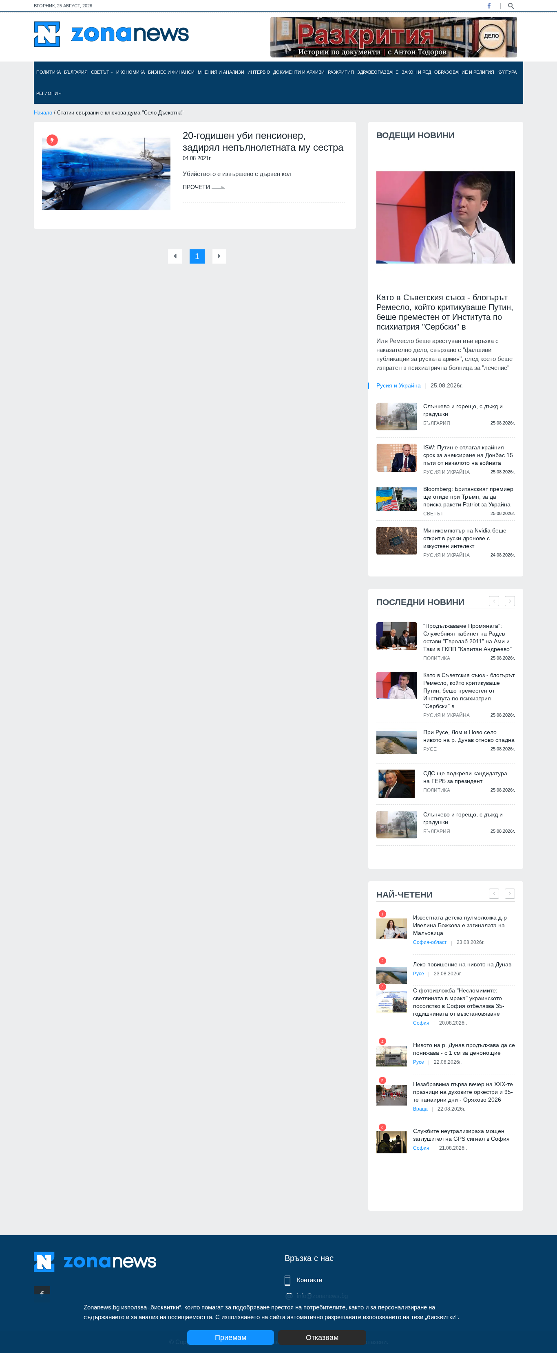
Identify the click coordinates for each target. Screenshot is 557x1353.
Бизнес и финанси (171, 72)
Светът (101, 72)
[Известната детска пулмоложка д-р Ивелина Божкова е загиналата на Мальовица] (391, 929)
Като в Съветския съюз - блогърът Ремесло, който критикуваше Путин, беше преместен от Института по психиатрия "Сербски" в (444, 312)
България (76, 72)
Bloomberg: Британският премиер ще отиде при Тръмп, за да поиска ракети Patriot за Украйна (468, 497)
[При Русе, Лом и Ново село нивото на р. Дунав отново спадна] (396, 742)
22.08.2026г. (448, 1062)
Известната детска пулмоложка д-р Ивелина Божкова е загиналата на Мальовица (460, 925)
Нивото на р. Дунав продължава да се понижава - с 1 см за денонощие (464, 1049)
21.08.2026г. (453, 1148)
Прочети (197, 187)
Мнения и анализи (221, 72)
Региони (47, 93)
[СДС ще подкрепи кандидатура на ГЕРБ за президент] (396, 784)
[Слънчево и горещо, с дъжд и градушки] (396, 416)
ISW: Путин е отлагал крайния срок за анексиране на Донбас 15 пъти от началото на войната (468, 455)
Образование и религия (464, 72)
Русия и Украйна (398, 385)
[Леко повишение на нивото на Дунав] (391, 975)
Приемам (230, 1337)
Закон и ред (416, 72)
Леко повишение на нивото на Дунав (462, 964)
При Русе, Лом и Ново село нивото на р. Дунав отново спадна (469, 736)
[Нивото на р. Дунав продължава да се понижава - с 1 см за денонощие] (391, 1056)
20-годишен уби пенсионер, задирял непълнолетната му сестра (263, 141)
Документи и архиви (299, 72)
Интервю (259, 72)
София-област (430, 942)
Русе (430, 749)
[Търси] (511, 5)
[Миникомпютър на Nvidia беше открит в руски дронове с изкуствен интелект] (396, 540)
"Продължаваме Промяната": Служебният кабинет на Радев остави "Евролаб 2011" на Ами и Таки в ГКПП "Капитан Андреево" (467, 637)
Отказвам (322, 1337)
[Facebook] (489, 6)
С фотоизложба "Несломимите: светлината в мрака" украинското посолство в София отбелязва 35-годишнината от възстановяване (458, 1002)
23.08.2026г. (470, 942)
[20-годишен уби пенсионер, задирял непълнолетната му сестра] (106, 174)
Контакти (309, 1279)
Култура (507, 72)
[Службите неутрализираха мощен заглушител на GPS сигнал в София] (391, 1142)
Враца (420, 1109)
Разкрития (341, 72)
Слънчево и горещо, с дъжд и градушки (463, 410)
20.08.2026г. (453, 1023)
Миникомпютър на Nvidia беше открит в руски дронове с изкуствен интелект (464, 538)
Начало (43, 113)
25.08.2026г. (447, 385)
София (421, 1023)
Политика (48, 72)
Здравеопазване (377, 72)
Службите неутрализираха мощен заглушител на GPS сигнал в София (461, 1135)
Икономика (130, 72)
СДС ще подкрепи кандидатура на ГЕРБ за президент (465, 777)
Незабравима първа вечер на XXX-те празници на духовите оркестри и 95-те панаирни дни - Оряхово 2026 (463, 1092)
